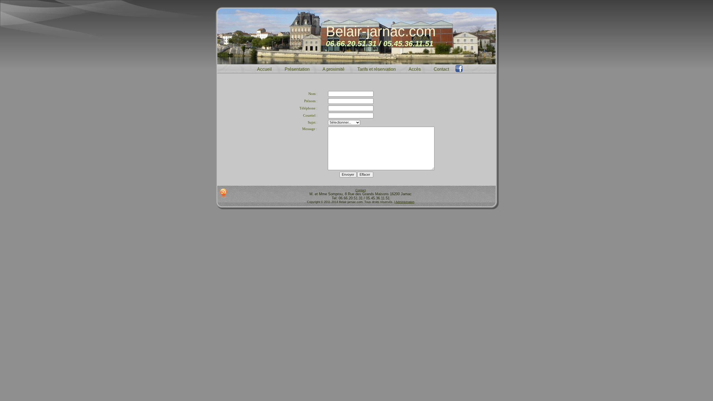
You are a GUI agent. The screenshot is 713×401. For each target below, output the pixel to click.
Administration (404, 202)
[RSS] (223, 193)
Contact (360, 190)
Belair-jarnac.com (381, 31)
